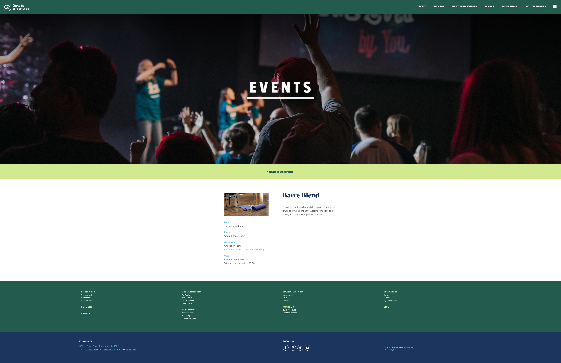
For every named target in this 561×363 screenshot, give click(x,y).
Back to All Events (281, 172)
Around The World (189, 318)
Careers (386, 297)
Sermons (86, 307)
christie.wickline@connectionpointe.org (244, 249)
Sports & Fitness (293, 291)
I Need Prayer (187, 303)
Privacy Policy (408, 347)
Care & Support (188, 300)
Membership (288, 295)
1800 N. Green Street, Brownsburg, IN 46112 (99, 346)
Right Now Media (390, 300)
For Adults (186, 295)
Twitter (300, 348)
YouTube (307, 348)
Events (85, 313)
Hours (489, 6)
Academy (288, 307)
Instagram (293, 348)
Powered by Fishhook (392, 350)
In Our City (186, 315)
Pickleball (510, 6)
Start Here (88, 291)
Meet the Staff (86, 300)
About (421, 6)
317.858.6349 (109, 349)
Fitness (439, 6)
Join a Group (187, 297)
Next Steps (85, 297)
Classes (286, 300)
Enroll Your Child (289, 310)
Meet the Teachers (290, 312)
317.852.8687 (131, 349)
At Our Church (187, 312)
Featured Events (464, 6)
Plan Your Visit (86, 295)
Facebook (286, 348)
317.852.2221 (91, 349)
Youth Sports (536, 6)
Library (386, 295)
